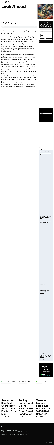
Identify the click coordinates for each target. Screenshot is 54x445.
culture (20, 2)
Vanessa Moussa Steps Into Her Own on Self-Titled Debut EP (46, 287)
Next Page (45, 359)
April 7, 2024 (3, 10)
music (12, 2)
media (16, 2)
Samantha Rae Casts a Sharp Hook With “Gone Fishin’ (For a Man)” (46, 217)
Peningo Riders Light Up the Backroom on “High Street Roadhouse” (45, 356)
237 (43, 359)
